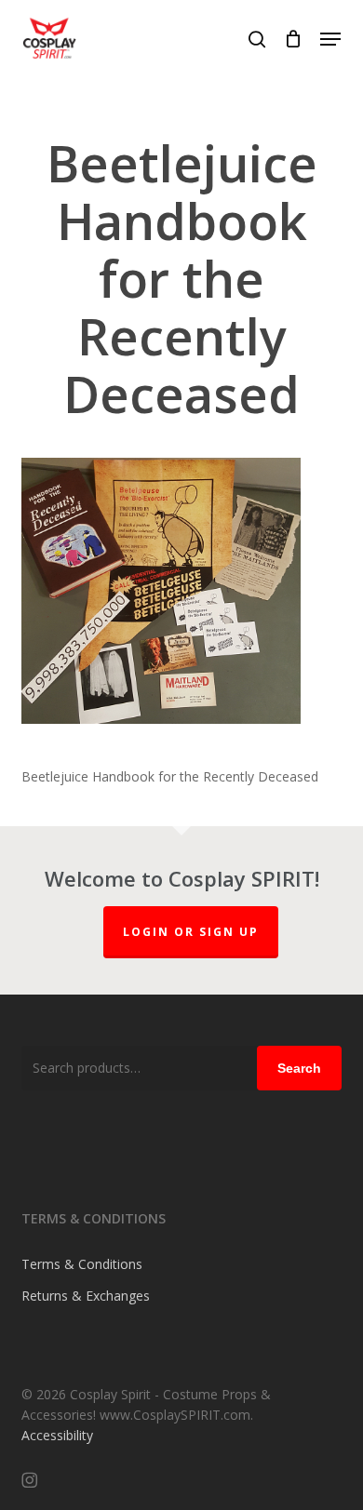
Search (299, 1068)
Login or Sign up (191, 932)
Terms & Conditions (81, 1264)
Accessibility (57, 1435)
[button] (330, 39)
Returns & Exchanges (85, 1295)
